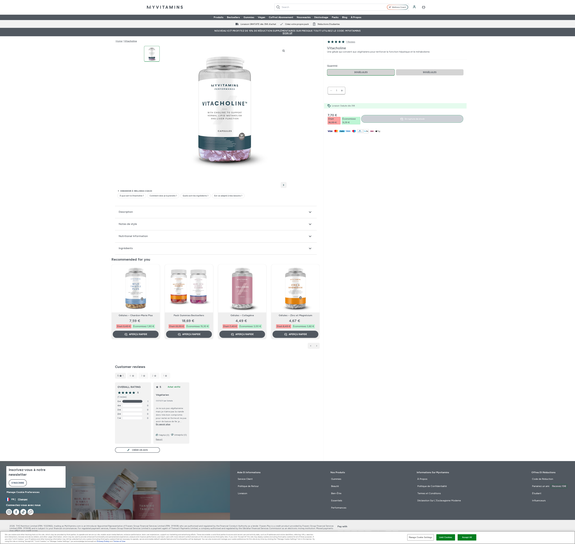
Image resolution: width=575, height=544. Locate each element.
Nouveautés (304, 17)
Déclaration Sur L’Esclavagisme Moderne (439, 500)
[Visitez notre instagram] (9, 512)
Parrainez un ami (549, 486)
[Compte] (414, 7)
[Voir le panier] (423, 7)
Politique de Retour (248, 486)
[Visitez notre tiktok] (23, 512)
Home (119, 41)
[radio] (361, 72)
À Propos (356, 17)
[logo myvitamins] (165, 7)
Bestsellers (233, 17)
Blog (344, 17)
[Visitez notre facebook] (16, 512)
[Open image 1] (152, 54)
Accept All (467, 537)
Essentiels (336, 500)
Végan (261, 17)
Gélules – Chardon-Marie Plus (136, 315)
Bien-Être (336, 493)
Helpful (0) (164, 435)
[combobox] (341, 7)
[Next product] (317, 346)
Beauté (335, 486)
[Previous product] (311, 346)
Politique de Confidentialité (432, 486)
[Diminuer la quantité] (331, 90)
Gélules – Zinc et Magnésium (295, 315)
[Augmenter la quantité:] (342, 90)
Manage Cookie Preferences (23, 492)
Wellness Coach (399, 7)
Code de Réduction (542, 479)
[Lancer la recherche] (278, 7)
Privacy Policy (103, 541)
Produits (218, 17)
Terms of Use (119, 541)
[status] (336, 90)
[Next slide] (319, 308)
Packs (335, 17)
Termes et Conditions (429, 493)
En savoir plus (163, 424)
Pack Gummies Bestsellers (189, 315)
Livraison (242, 493)
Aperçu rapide (138, 334)
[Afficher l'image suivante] (284, 185)
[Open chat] (31, 512)
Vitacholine (130, 41)
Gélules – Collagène (242, 315)
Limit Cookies (445, 537)
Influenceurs (539, 500)
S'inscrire (17, 483)
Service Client (245, 479)
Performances (338, 507)
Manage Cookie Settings (420, 537)
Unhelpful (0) (180, 435)
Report (159, 439)
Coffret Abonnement (281, 17)
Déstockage (321, 17)
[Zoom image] (283, 50)
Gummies (248, 17)
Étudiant (536, 493)
